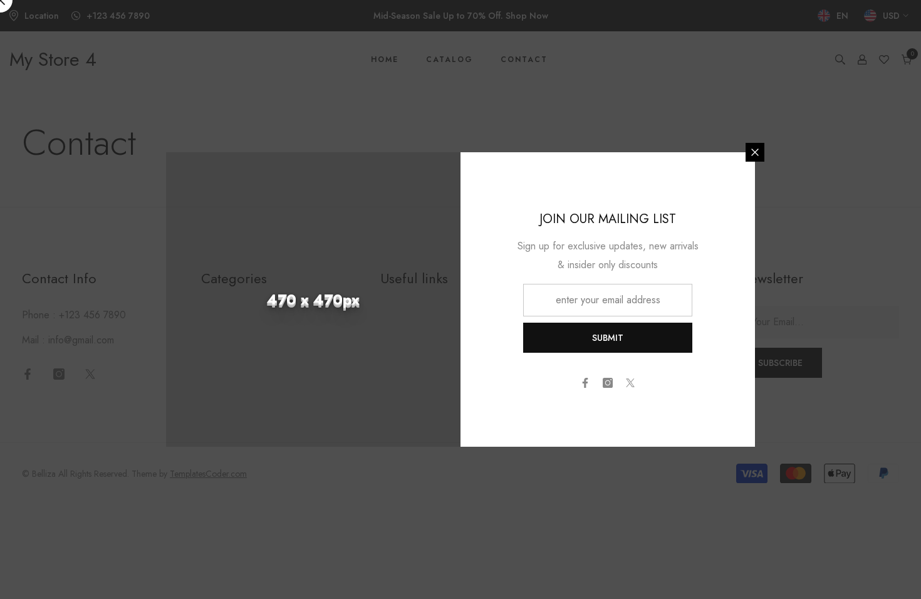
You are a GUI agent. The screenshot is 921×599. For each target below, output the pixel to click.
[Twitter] (630, 383)
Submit (607, 337)
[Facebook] (585, 383)
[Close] (755, 152)
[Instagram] (608, 383)
